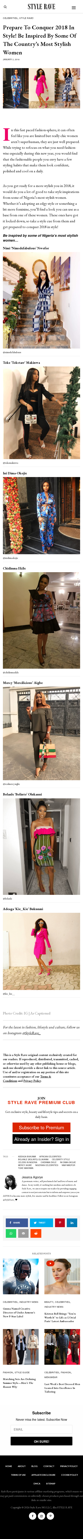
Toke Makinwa (25, 1168)
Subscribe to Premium (41, 1127)
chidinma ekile (49, 1162)
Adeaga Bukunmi (27, 1156)
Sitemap (50, 1483)
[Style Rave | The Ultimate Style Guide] (41, 6)
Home (8, 1466)
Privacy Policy (32, 1081)
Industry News (28, 1301)
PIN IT (43, 301)
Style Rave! (26, 17)
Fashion (8, 1372)
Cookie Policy (69, 1475)
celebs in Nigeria (27, 1162)
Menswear (50, 1377)
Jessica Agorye (32, 1177)
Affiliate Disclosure (43, 1475)
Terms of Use (18, 1475)
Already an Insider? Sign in (41, 1138)
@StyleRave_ (31, 1033)
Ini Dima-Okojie (68, 1162)
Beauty (48, 1301)
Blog (34, 1466)
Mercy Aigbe (25, 1165)
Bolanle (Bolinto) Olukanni (33, 1159)
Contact (48, 1466)
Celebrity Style (61, 1159)
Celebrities (10, 17)
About (22, 1466)
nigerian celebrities (46, 1165)
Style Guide (22, 1372)
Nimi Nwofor (68, 1165)
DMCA (37, 1483)
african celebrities (50, 1156)
